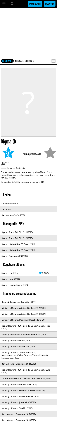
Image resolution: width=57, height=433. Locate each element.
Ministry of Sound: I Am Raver (15, 346)
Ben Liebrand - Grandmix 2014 (16, 363)
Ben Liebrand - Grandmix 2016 (16, 414)
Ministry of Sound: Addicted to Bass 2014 (21, 314)
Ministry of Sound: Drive (13, 340)
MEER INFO (29, 61)
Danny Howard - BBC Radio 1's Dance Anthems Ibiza (26, 325)
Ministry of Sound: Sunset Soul (16, 352)
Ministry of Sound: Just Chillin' (16, 402)
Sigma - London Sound (12, 285)
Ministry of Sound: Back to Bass (16, 384)
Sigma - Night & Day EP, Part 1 (15, 244)
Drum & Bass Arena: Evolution (16, 302)
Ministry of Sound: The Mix (14, 408)
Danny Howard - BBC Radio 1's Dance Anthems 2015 (26, 369)
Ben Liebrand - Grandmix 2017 (16, 420)
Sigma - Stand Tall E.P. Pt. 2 (14, 238)
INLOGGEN (49, 3)
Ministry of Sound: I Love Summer (17, 396)
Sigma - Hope (8, 279)
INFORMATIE (7, 61)
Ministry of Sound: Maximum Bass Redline (21, 319)
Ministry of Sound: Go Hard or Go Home (20, 390)
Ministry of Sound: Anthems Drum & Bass (21, 334)
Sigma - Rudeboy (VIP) (12, 256)
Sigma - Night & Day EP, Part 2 (15, 250)
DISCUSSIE (19, 61)
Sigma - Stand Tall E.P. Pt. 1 (14, 232)
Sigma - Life (7, 273)
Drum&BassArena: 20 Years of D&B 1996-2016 (23, 378)
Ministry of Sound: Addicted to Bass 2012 (21, 308)
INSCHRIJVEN (35, 3)
